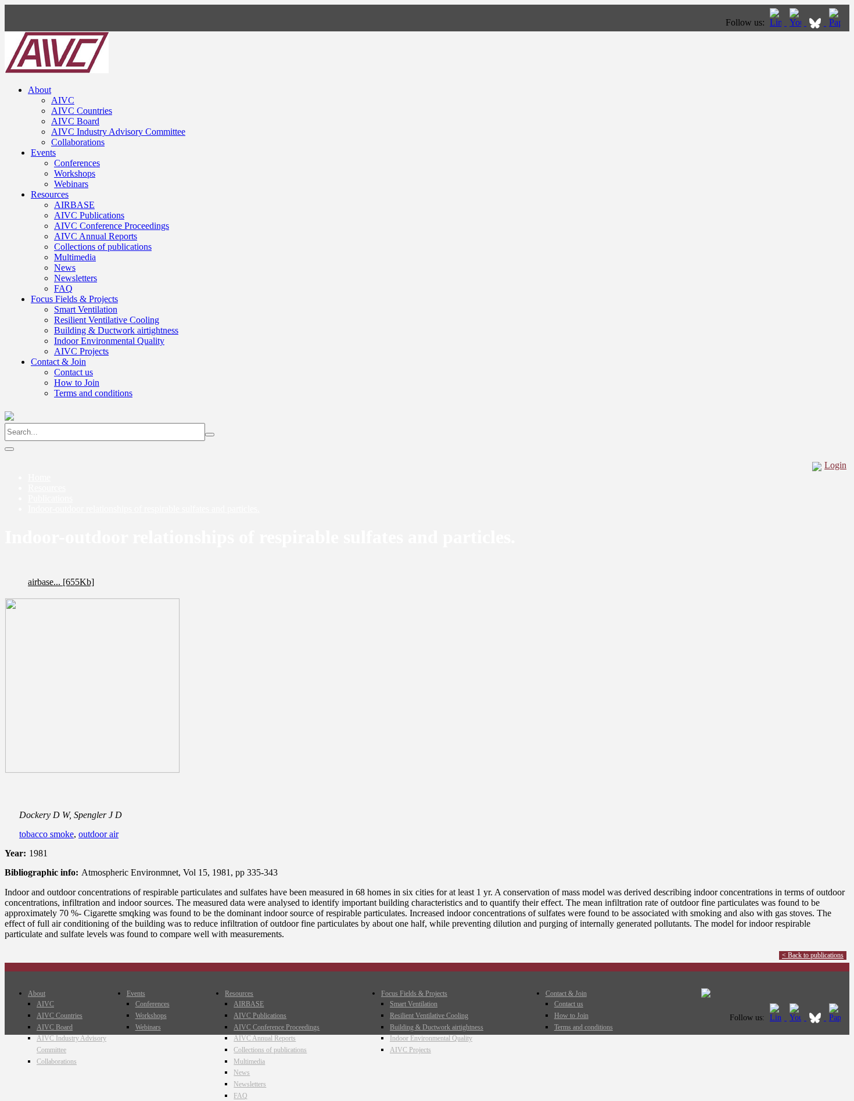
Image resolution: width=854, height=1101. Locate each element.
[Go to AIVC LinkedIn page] (777, 22)
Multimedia (75, 257)
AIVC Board (75, 121)
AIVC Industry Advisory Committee (118, 132)
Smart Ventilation (85, 309)
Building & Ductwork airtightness (116, 330)
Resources (50, 194)
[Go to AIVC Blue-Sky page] (816, 22)
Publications (50, 498)
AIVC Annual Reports (95, 236)
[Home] (57, 70)
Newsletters (75, 278)
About (39, 90)
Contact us (73, 372)
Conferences (77, 163)
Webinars (71, 184)
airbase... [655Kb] (61, 582)
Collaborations (78, 142)
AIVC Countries (81, 111)
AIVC (62, 100)
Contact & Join (58, 362)
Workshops (74, 173)
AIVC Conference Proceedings (111, 226)
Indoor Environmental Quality (109, 341)
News (65, 267)
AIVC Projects (81, 351)
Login (835, 465)
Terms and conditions (93, 393)
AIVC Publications (89, 215)
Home (39, 477)
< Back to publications (813, 955)
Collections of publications (103, 247)
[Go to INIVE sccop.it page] (837, 22)
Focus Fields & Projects (74, 299)
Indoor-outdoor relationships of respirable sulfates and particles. (144, 509)
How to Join (76, 383)
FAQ (63, 288)
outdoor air (98, 834)
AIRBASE (74, 205)
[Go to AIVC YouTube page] (796, 22)
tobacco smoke (46, 834)
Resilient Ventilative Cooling (106, 320)
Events (43, 152)
